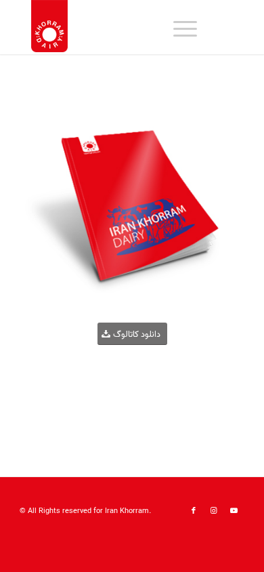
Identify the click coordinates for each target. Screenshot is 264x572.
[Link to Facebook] (193, 511)
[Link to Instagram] (214, 511)
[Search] (146, 27)
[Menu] (178, 27)
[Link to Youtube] (234, 511)
